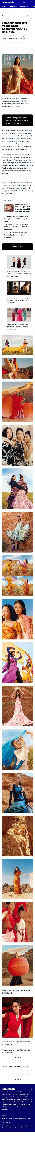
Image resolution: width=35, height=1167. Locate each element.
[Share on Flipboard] (9, 47)
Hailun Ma (17, 1066)
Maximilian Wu (7, 36)
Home (3, 15)
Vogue (7, 15)
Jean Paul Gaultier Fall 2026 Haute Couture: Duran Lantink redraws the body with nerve (19, 273)
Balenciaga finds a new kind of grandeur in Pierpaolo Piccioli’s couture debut (17, 326)
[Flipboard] (29, 1089)
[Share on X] (5, 47)
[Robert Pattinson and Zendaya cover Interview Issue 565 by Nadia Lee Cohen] (9, 208)
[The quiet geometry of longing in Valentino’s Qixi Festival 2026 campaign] (19, 288)
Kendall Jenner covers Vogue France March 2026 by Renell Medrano (15, 235)
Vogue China (25, 1066)
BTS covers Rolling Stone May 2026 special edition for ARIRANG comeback (16, 227)
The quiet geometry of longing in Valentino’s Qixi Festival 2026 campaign (18, 300)
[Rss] (32, 1089)
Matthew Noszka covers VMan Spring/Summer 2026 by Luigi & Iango (16, 219)
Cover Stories (5, 19)
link (11, 123)
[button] (20, 2)
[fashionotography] (8, 2)
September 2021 (14, 133)
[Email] (13, 47)
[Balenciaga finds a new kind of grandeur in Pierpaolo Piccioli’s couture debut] (19, 315)
